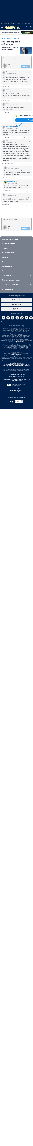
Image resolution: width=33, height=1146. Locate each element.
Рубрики (5, 248)
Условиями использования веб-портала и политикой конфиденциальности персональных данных (16, 366)
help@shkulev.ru (20, 342)
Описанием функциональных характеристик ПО (16, 364)
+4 (24, 177)
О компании (6, 262)
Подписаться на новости (11, 239)
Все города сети (7, 289)
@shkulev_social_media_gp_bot (21, 356)
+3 (24, 190)
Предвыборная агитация (11, 280)
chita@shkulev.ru (24, 339)
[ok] (12, 317)
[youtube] (31, 317)
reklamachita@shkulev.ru (17, 354)
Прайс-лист (6, 257)
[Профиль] (31, 27)
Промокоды (26, 23)
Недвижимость (16, 23)
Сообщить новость (8, 244)
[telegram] (3, 317)
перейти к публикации (11, 38)
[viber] (17, 317)
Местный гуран (10, 126)
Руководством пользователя (16, 363)
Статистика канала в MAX (11, 284)
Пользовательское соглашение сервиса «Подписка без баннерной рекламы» (16, 380)
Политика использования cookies (16, 374)
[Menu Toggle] (2, 27)
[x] (26, 317)
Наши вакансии (7, 271)
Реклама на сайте (8, 253)
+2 (24, 137)
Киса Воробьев (11, 181)
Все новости (5, 23)
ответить (6, 86)
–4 (29, 163)
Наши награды (7, 266)
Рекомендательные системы (16, 376)
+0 (24, 86)
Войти (9, 66)
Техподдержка (7, 275)
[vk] (8, 317)
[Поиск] (22, 27)
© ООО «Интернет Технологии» (16, 397)
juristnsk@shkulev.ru (19, 341)
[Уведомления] (27, 27)
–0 (29, 86)
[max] (22, 317)
